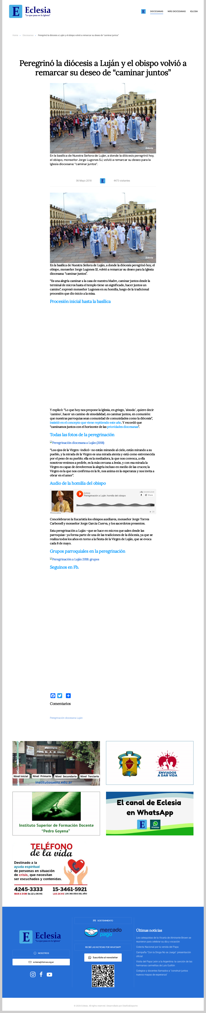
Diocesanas (156, 11)
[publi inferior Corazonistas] (149, 762)
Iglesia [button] (194, 11)
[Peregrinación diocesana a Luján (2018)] (77, 442)
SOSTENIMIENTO (105, 920)
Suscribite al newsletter (105, 957)
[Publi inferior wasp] (149, 813)
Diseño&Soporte (130, 1006)
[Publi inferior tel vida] (50, 868)
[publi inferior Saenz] (56, 763)
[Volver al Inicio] (31, 11)
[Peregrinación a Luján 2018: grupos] (74, 559)
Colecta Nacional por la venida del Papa (157, 946)
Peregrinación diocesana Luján (66, 717)
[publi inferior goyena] (56, 813)
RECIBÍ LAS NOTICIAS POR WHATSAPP (103, 947)
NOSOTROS (43, 953)
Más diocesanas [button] (177, 11)
